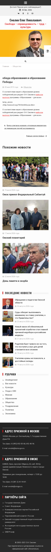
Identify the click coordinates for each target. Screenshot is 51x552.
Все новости (10, 383)
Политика (9, 410)
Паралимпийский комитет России (19, 516)
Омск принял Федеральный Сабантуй (23, 194)
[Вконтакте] (18, 13)
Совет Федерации (13, 506)
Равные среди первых (35, 136)
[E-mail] (32, 13)
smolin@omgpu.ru (15, 486)
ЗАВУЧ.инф (9, 532)
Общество (27, 87)
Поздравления (11, 406)
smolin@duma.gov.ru (16, 448)
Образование (11, 398)
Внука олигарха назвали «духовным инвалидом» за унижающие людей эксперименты (25, 126)
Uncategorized (11, 380)
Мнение (8, 395)
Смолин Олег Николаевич (25, 20)
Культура (9, 387)
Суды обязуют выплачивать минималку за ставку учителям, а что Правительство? (30, 315)
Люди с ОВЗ (10, 391)
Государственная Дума (15, 503)
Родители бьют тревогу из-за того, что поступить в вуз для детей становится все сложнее (31, 347)
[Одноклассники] (23, 13)
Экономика (10, 413)
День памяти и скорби (15, 281)
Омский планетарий (13, 237)
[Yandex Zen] (28, 13)
